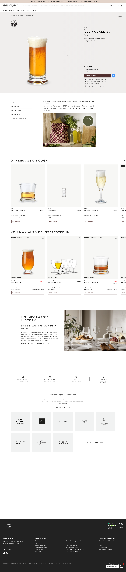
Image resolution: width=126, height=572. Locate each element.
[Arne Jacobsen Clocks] (20, 442)
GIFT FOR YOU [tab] (17, 102)
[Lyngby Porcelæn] (105, 421)
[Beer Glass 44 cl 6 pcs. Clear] (78, 281)
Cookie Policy (39, 549)
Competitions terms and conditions (75, 549)
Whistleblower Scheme (105, 549)
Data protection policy (72, 547)
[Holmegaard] (84, 421)
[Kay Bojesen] (20, 421)
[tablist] (21, 126)
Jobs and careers (104, 543)
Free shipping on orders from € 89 (57, 1)
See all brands (92, 442)
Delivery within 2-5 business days (38, 1)
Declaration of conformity (73, 551)
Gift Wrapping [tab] (16, 114)
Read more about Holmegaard (32, 343)
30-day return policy (73, 1)
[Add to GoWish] (113, 75)
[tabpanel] (69, 126)
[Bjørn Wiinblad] (41, 442)
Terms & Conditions (71, 545)
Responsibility (103, 547)
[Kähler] (41, 421)
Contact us (38, 541)
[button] (15, 86)
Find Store (38, 551)
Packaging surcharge (41, 547)
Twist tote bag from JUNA (87, 101)
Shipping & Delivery (40, 545)
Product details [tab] (16, 110)
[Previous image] (7, 56)
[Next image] (67, 56)
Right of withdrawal (40, 543)
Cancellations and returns (73, 543)
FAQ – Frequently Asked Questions (76, 541)
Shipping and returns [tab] (18, 119)
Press (100, 545)
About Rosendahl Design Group (108, 541)
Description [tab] (15, 106)
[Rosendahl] (63, 421)
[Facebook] (4, 553)
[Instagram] (6, 553)
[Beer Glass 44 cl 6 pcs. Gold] (75, 281)
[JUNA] (63, 442)
